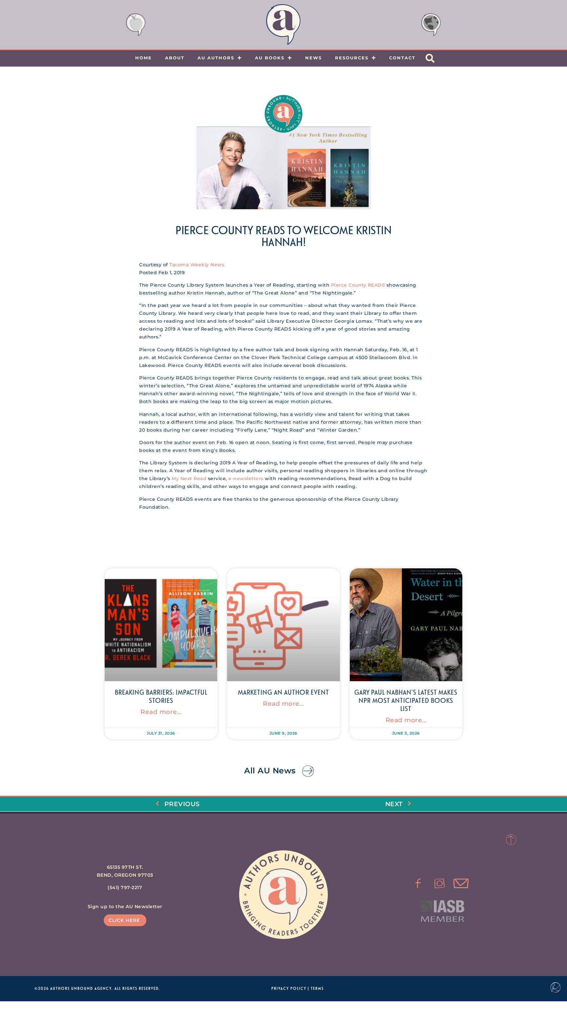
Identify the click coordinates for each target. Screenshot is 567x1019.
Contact (402, 57)
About (174, 57)
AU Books (269, 57)
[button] (430, 58)
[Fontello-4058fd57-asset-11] (418, 883)
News (313, 57)
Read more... (160, 712)
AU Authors (216, 57)
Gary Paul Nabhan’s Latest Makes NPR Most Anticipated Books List (405, 700)
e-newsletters (245, 478)
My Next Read (189, 478)
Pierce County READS (358, 285)
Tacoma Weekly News (196, 265)
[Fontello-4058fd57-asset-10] (461, 883)
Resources (351, 57)
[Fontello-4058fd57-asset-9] (440, 883)
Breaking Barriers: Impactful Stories (161, 696)
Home (143, 57)
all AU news (270, 770)
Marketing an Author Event (283, 692)
